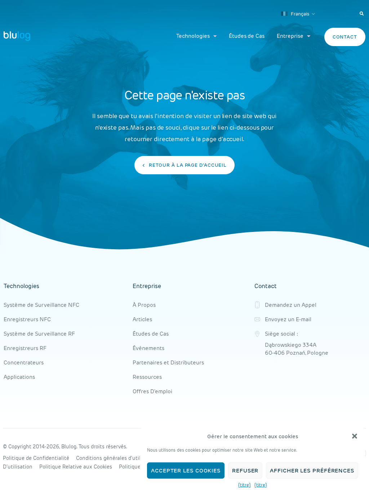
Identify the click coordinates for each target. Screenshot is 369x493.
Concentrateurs (24, 362)
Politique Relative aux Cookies (75, 466)
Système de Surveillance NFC (41, 304)
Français (299, 14)
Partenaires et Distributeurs (168, 362)
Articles (142, 319)
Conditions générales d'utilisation (116, 458)
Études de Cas (246, 35)
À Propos (144, 304)
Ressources (147, 376)
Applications (19, 376)
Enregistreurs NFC (27, 319)
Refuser (245, 470)
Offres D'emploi (152, 391)
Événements (148, 348)
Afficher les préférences (312, 470)
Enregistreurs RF (25, 348)
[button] (354, 436)
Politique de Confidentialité (36, 458)
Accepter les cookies (186, 470)
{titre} (244, 485)
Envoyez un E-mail (288, 319)
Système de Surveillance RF (39, 333)
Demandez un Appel (290, 304)
